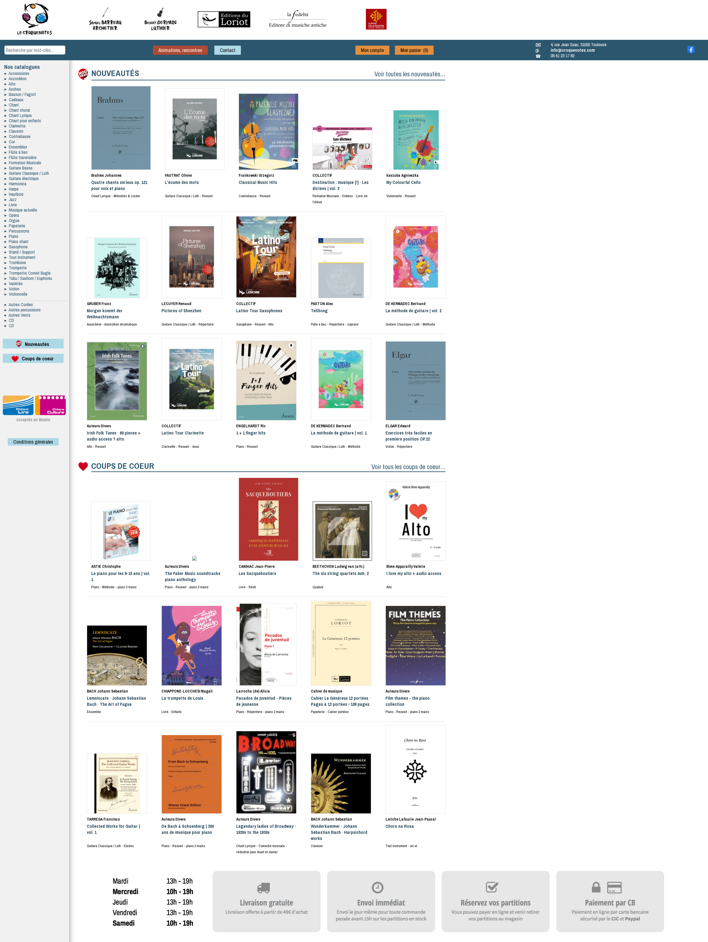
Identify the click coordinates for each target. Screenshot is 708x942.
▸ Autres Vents (17, 315)
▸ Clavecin (13, 131)
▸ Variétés (13, 283)
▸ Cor (9, 142)
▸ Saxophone (16, 247)
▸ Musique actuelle (20, 210)
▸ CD (9, 320)
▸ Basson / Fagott (20, 94)
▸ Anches (12, 89)
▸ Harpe (11, 189)
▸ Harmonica (15, 184)
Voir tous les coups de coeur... (408, 466)
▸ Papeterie (14, 226)
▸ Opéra (11, 215)
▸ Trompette (15, 268)
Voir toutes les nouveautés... (409, 73)
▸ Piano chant (16, 241)
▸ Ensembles (15, 147)
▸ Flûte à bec (16, 152)
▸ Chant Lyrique (18, 115)
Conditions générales (33, 441)
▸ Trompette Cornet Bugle (27, 273)
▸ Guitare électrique (21, 178)
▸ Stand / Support (19, 252)
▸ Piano (11, 236)
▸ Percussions (16, 231)
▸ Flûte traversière (20, 157)
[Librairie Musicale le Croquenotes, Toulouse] (224, 26)
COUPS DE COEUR (122, 465)
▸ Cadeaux (14, 100)
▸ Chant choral (17, 110)
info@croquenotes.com (573, 50)
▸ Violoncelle (15, 294)
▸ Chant (11, 105)
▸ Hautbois (14, 194)
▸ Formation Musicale (22, 163)
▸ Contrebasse (17, 136)
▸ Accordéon (15, 79)
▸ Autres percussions (22, 310)
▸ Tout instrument (19, 257)
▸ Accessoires (16, 73)
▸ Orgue (11, 220)
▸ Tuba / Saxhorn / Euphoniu (28, 278)
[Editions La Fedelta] (298, 31)
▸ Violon (11, 289)
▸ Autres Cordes (18, 304)
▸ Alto (9, 84)
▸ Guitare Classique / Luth (26, 173)
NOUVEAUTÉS (115, 73)
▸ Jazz (10, 199)
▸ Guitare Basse (18, 168)
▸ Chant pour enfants (22, 121)
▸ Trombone (15, 262)
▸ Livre (10, 205)
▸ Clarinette (14, 126)
